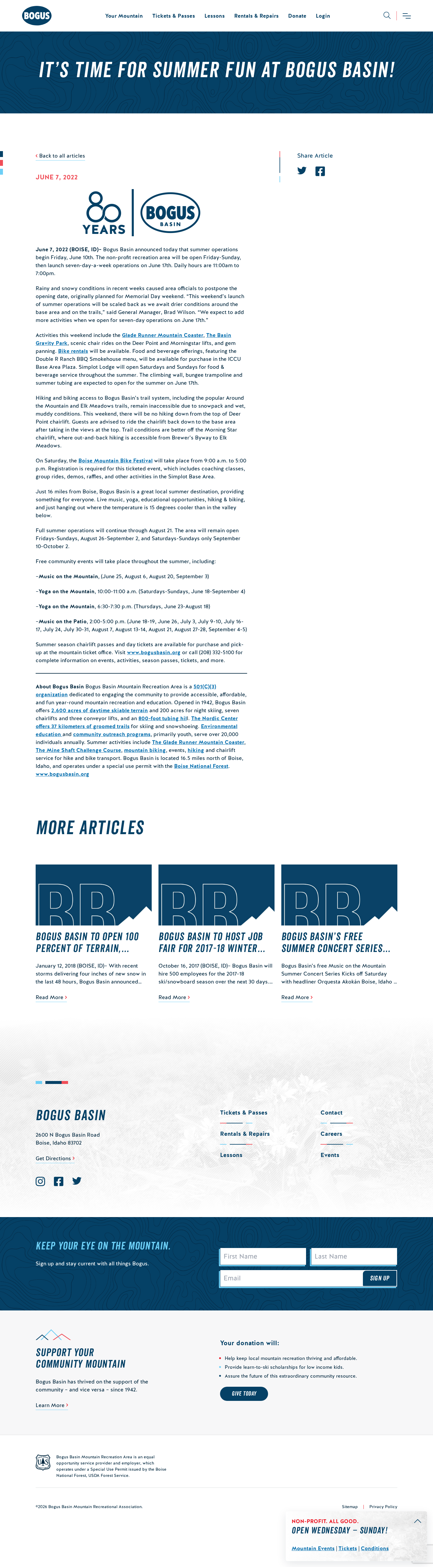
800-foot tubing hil (162, 718)
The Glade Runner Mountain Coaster (198, 742)
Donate (297, 15)
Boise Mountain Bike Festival (115, 460)
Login (323, 15)
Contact (331, 1112)
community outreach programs (112, 734)
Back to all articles (62, 155)
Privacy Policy (383, 1506)
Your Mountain (124, 15)
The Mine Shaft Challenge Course (78, 750)
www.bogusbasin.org (154, 652)
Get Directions (53, 1158)
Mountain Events (313, 1548)
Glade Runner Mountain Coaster (162, 335)
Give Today (244, 1394)
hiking (196, 750)
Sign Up (379, 1278)
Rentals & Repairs (256, 15)
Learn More (50, 1405)
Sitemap (350, 1506)
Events (329, 1155)
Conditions (375, 1548)
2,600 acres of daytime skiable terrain (99, 710)
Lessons (214, 15)
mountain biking (145, 750)
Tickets (347, 1548)
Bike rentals (73, 351)
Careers (331, 1134)
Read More (49, 997)
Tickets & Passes (173, 15)
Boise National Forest (201, 766)
